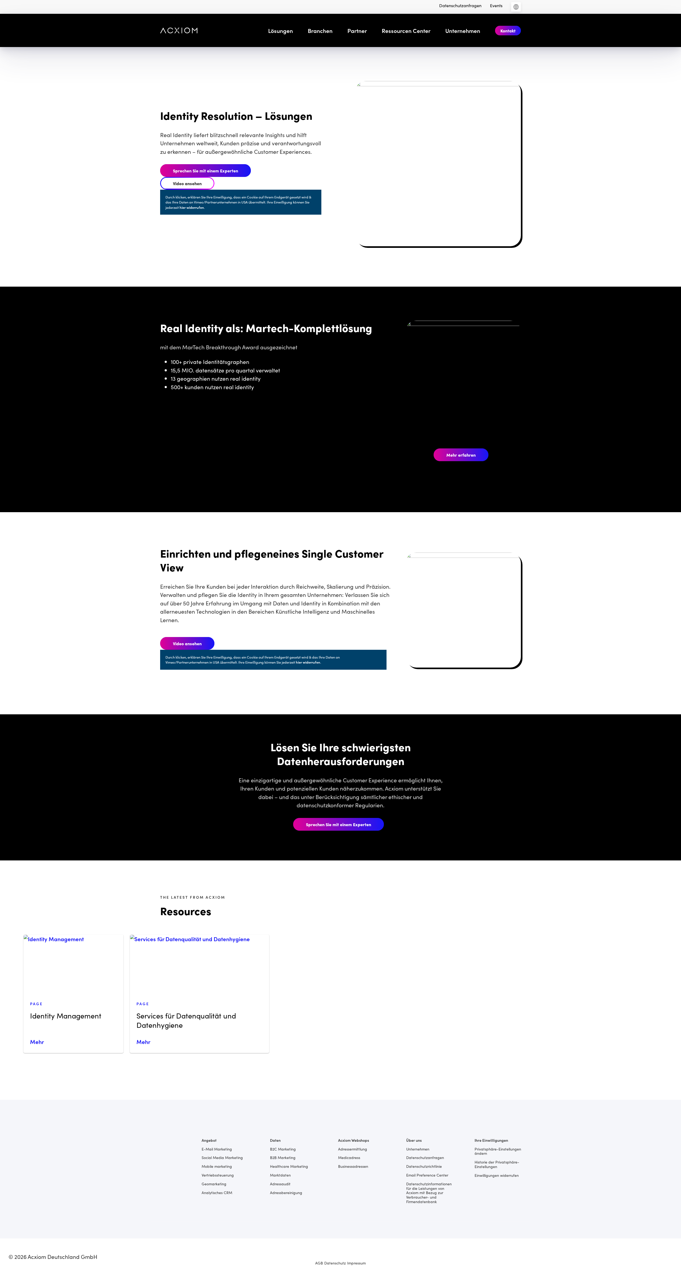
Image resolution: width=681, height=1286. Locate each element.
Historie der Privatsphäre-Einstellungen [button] (497, 1164)
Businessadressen (353, 1166)
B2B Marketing (283, 1157)
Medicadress (349, 1157)
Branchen (320, 31)
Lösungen (280, 31)
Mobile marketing (217, 1166)
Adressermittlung (352, 1148)
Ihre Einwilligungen (491, 1140)
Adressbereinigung (286, 1192)
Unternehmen (462, 31)
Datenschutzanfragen (460, 5)
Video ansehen (187, 183)
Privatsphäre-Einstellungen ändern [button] (498, 1151)
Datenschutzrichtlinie (424, 1166)
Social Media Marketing (222, 1157)
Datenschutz (335, 1263)
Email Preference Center (427, 1174)
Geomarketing (214, 1183)
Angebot (209, 1140)
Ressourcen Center (406, 31)
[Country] (516, 7)
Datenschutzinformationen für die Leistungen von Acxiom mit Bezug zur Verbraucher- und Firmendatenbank (429, 1192)
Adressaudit (280, 1183)
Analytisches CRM (217, 1192)
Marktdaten (280, 1174)
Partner (357, 31)
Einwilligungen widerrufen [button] (497, 1175)
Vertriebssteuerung (218, 1174)
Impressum (356, 1263)
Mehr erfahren (461, 455)
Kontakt (508, 30)
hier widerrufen (192, 207)
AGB (319, 1263)
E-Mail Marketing (217, 1148)
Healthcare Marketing (289, 1166)
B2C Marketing (283, 1148)
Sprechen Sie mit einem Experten (205, 170)
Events (496, 5)
